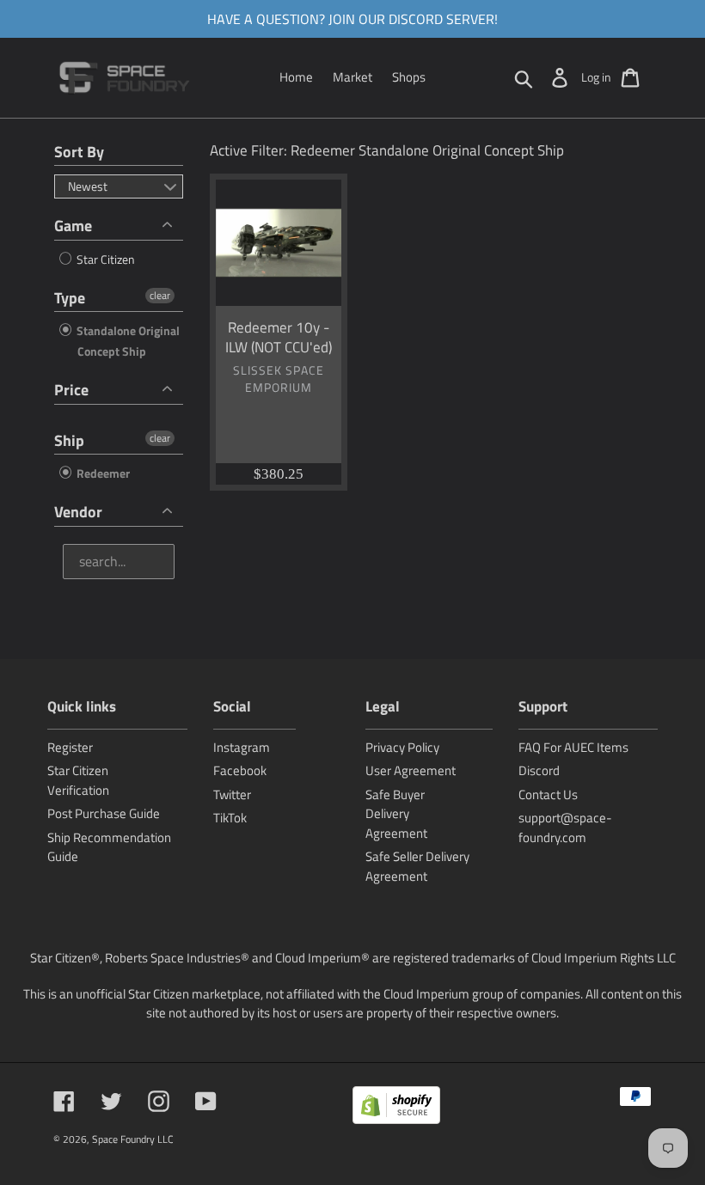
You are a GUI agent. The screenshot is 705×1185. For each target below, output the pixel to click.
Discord (539, 770)
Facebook (240, 770)
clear (160, 295)
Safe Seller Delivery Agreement (417, 866)
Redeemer (102, 473)
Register (70, 747)
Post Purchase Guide (103, 813)
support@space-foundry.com (565, 827)
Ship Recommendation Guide (109, 847)
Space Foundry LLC (133, 1139)
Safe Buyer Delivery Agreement (396, 814)
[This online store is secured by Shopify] (396, 1108)
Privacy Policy (402, 747)
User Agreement (410, 770)
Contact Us (548, 794)
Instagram (241, 747)
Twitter (232, 794)
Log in (596, 77)
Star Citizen (104, 259)
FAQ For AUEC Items (573, 747)
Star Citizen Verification (78, 780)
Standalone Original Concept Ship (127, 340)
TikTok (230, 818)
